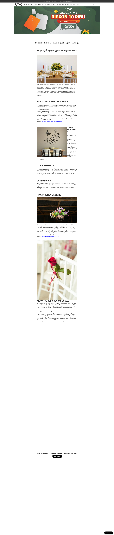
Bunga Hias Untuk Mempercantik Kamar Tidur (51, 236)
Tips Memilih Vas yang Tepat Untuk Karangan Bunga (52, 121)
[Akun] (96, 4)
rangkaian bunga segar (66, 92)
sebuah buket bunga (67, 105)
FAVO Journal (20, 37)
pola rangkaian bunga (41, 232)
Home (15, 37)
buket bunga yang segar (64, 314)
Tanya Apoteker (57, 456)
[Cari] (93, 4)
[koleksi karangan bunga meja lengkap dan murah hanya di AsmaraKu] (57, 69)
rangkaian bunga (57, 303)
